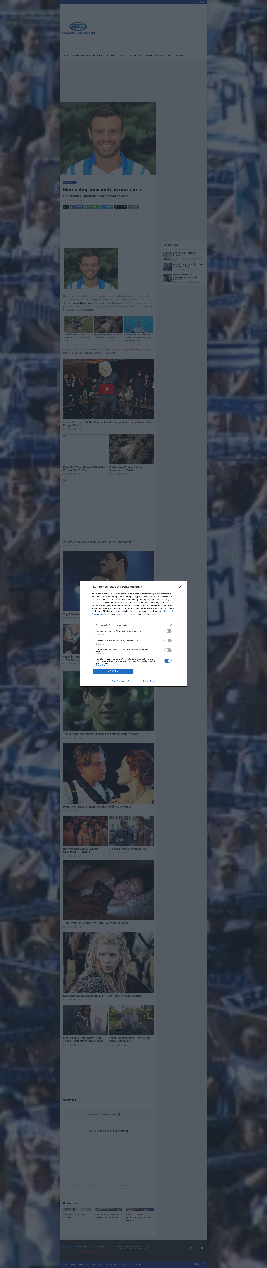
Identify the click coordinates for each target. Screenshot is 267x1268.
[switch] (168, 631)
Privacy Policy (149, 681)
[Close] (181, 587)
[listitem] (133, 624)
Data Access (133, 681)
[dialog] (133, 634)
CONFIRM (113, 671)
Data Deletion (118, 681)
